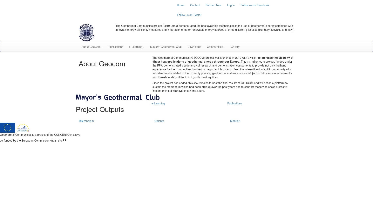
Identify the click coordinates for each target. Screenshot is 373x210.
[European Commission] (8, 127)
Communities (215, 47)
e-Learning (135, 47)
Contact (195, 5)
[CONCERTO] (23, 127)
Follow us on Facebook (255, 5)
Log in (231, 5)
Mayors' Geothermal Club (166, 47)
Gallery (235, 47)
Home (180, 5)
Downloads (194, 47)
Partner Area (213, 5)
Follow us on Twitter (189, 15)
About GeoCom (91, 47)
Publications (115, 47)
